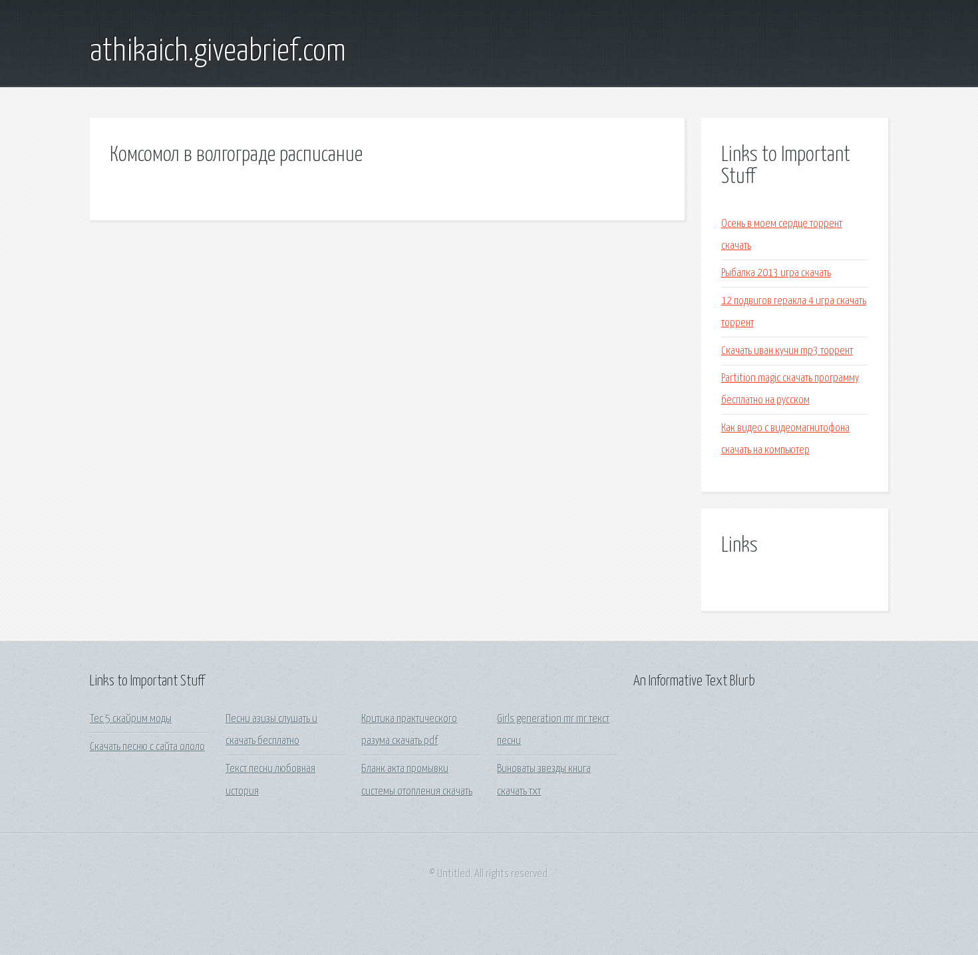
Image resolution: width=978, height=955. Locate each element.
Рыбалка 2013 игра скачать (776, 273)
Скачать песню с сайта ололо (147, 747)
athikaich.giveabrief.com (218, 52)
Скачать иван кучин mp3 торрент (787, 351)
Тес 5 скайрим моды (131, 719)
